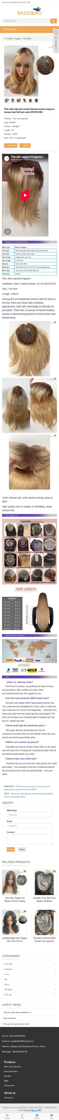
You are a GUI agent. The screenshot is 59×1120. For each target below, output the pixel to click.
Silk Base (8, 989)
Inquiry (37, 1118)
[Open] (56, 41)
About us (9, 1092)
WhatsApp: (12, 810)
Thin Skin (27, 38)
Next (51, 71)
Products (9, 1062)
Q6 (6, 979)
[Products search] (53, 21)
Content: (11, 832)
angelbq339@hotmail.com (22, 1041)
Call (22, 1118)
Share (7, 1118)
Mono (7, 984)
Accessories (9, 1085)
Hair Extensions (11, 1071)
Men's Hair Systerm (12, 1067)
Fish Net (8, 995)
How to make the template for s (17, 1012)
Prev (7, 71)
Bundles (7, 1076)
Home (10, 38)
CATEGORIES (9, 29)
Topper (18, 38)
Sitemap (27, 1110)
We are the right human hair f (17, 1024)
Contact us (8, 1098)
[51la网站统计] (36, 1110)
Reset (22, 849)
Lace (7, 974)
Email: (10, 821)
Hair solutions (10, 1018)
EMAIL (26, 145)
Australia (8, 969)
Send (11, 849)
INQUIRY (11, 145)
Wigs (6, 1081)
